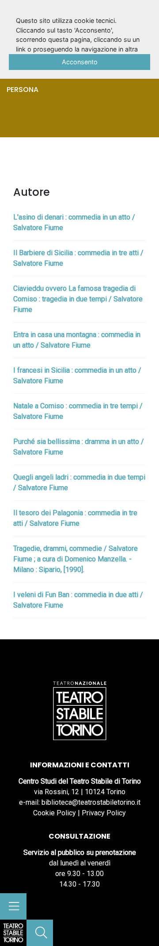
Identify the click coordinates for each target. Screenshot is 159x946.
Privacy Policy (104, 813)
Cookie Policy (54, 813)
